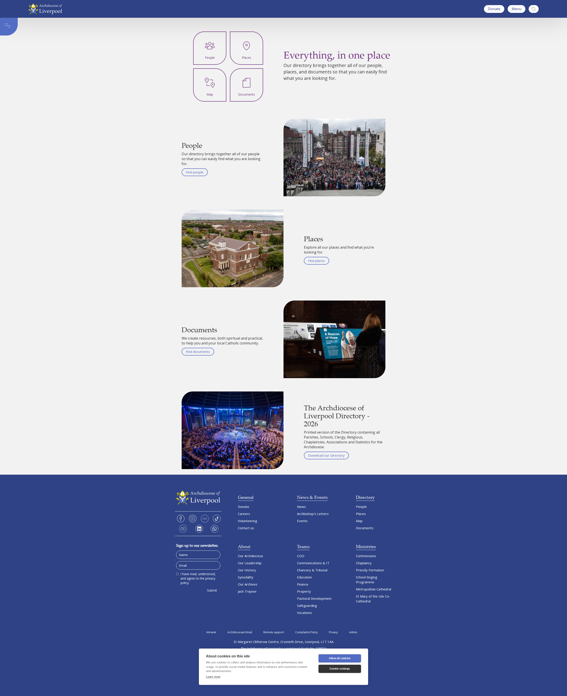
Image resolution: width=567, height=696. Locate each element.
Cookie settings (340, 668)
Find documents (198, 351)
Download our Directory (326, 455)
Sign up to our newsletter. (197, 545)
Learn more (213, 676)
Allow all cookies (340, 658)
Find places (316, 260)
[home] (46, 9)
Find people (195, 172)
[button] (516, 9)
